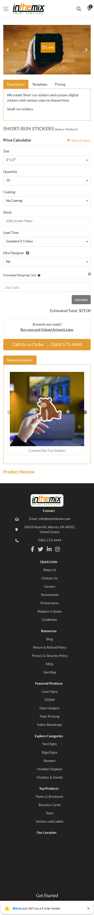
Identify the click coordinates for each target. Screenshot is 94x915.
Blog (49, 639)
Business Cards (50, 805)
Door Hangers (50, 708)
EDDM (50, 700)
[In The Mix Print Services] (27, 9)
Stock (7, 212)
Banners (50, 761)
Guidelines (49, 620)
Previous (9, 412)
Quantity (10, 172)
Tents (50, 813)
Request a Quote (50, 611)
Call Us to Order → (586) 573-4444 (47, 344)
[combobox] (47, 160)
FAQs (50, 664)
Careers (50, 586)
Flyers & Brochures (49, 796)
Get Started (47, 895)
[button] (38, 275)
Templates (39, 84)
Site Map (49, 672)
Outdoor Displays (49, 769)
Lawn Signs (50, 691)
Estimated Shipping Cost (19, 275)
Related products (20, 360)
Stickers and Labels (50, 821)
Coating (9, 192)
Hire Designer (13, 253)
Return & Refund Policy (49, 647)
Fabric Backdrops (49, 725)
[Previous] (7, 49)
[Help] (26, 253)
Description (16, 84)
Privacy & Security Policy (50, 656)
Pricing (60, 84)
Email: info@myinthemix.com (49, 519)
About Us (49, 570)
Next (85, 412)
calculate (81, 300)
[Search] (79, 9)
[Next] (86, 49)
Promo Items (49, 603)
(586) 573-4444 (49, 540)
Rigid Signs (49, 752)
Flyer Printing (49, 716)
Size (6, 151)
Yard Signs (49, 744)
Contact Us (50, 578)
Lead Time (11, 233)
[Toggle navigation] (6, 9)
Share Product (81, 140)
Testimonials (50, 595)
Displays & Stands (50, 777)
